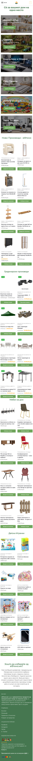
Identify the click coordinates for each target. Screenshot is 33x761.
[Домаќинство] (16, 24)
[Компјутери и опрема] (16, 63)
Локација (4, 713)
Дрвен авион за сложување (5, 648)
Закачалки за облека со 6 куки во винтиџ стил (7, 423)
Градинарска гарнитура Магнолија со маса (7, 358)
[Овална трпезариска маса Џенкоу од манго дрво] (8, 506)
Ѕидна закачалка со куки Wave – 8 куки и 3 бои (24, 519)
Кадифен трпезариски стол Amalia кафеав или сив (24, 423)
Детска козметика (22, 585)
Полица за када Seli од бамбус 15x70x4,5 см (24, 225)
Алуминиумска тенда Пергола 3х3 (24, 390)
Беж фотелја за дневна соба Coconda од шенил (8, 161)
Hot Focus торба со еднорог (23, 618)
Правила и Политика (8, 715)
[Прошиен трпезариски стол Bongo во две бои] (25, 474)
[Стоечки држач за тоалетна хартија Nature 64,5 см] (24, 180)
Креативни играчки (6, 615)
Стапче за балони (22, 557)
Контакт (3, 711)
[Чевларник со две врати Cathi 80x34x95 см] (8, 243)
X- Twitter (4, 731)
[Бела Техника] (16, 124)
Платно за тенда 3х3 (6, 326)
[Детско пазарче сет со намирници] (8, 606)
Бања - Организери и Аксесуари (23, 159)
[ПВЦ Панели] (16, 85)
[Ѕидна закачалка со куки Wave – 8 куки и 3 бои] (25, 506)
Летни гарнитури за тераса (23, 358)
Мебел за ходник (6, 251)
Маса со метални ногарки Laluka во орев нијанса (7, 487)
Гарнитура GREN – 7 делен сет (23, 296)
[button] (30, 2)
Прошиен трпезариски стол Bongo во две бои (24, 486)
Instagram (4, 727)
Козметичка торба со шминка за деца (24, 587)
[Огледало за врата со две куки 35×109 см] (24, 149)
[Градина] (16, 44)
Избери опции (25, 201)
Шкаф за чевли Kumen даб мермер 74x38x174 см (24, 255)
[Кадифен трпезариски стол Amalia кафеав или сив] (25, 411)
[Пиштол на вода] (8, 576)
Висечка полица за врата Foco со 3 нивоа (8, 225)
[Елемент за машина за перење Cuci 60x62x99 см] (8, 180)
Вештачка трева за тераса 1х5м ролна (6, 294)
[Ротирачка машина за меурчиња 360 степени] (8, 544)
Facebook (4, 725)
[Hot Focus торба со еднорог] (25, 606)
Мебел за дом (16, 400)
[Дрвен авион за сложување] (8, 636)
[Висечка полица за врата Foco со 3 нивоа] (8, 212)
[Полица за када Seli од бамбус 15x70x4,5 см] (24, 212)
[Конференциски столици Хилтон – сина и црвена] (25, 443)
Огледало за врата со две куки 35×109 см (24, 162)
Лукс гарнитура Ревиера (22, 327)
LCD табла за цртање (24, 647)
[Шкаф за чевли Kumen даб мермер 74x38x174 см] (24, 243)
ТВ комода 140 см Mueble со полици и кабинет (6, 455)
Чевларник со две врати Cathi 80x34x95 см (8, 255)
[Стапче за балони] (25, 544)
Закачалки (3, 420)
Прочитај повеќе (25, 302)
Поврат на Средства (8, 718)
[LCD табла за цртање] (25, 636)
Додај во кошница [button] (8, 168)
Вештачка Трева (5, 292)
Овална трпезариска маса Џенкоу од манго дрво (7, 519)
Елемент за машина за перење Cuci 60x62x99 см (8, 193)
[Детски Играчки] (16, 105)
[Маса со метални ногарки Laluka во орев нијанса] (8, 474)
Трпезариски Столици (7, 158)
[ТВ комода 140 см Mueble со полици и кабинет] (8, 443)
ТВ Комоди (3, 452)
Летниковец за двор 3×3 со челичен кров (7, 390)
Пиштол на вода (5, 588)
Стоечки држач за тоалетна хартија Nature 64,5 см (23, 193)
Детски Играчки (16, 533)
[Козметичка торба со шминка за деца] (25, 576)
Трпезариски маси (5, 483)
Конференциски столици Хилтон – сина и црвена (24, 455)
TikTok (3, 729)
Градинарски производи (16, 271)
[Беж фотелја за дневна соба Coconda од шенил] (8, 149)
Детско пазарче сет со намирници (7, 618)
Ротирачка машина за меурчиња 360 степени (7, 557)
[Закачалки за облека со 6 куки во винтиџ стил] (8, 411)
